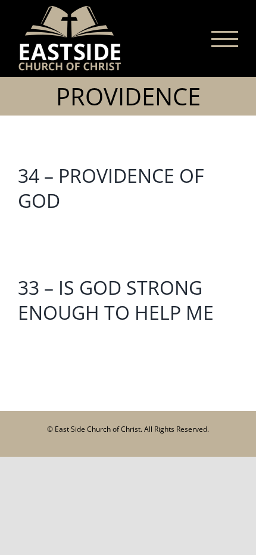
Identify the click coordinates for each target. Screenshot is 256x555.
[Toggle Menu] (225, 39)
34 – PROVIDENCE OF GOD (111, 188)
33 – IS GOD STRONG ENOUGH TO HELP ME (116, 300)
